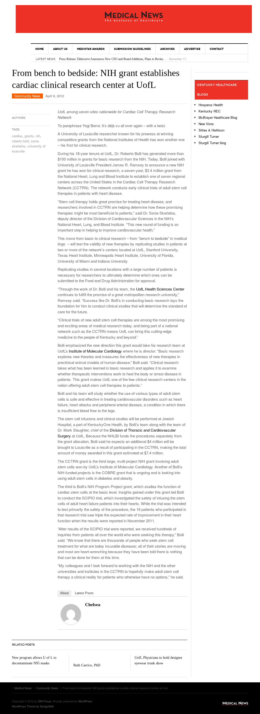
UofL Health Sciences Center (160, 289)
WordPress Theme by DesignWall (33, 706)
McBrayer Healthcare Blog (218, 117)
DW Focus (44, 701)
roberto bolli (20, 141)
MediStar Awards (91, 49)
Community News (27, 95)
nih (38, 135)
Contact (217, 49)
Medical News (134, 16)
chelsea (92, 604)
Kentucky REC (209, 111)
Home (39, 49)
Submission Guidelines (132, 49)
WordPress (85, 701)
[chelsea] (71, 613)
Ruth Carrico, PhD (86, 665)
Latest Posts (84, 593)
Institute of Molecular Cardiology (95, 351)
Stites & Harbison (211, 130)
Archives (167, 49)
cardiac (17, 135)
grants (29, 135)
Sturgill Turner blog (212, 142)
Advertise (192, 49)
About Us (60, 49)
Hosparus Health (211, 104)
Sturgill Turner (209, 136)
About (64, 593)
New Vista (206, 123)
